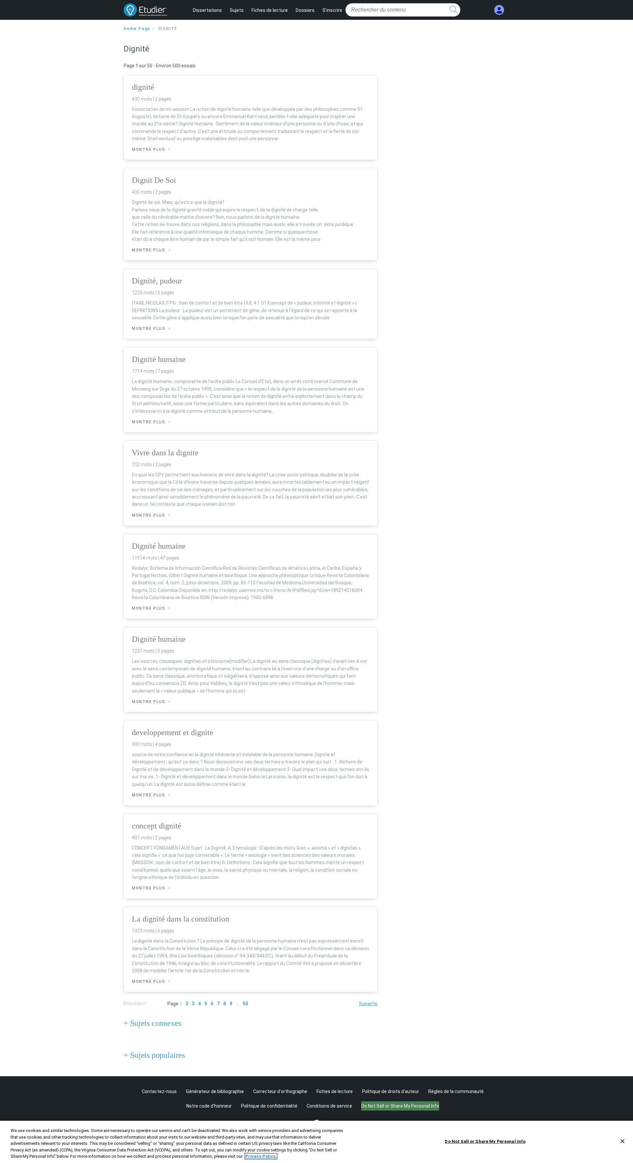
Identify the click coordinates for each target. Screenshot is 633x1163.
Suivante (368, 1003)
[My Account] (499, 10)
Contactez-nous (159, 1091)
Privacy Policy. (261, 1156)
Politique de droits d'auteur (390, 1091)
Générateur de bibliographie (215, 1091)
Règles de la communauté (456, 1091)
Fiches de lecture (270, 10)
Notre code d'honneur (209, 1106)
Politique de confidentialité (269, 1106)
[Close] (622, 1141)
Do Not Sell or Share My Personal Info (485, 1141)
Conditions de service (329, 1106)
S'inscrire (332, 10)
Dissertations (207, 10)
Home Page (137, 28)
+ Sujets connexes (152, 1023)
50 (245, 1003)
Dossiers (305, 10)
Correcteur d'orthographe (280, 1091)
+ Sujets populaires (154, 1055)
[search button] (453, 9)
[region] (316, 1142)
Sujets (237, 10)
